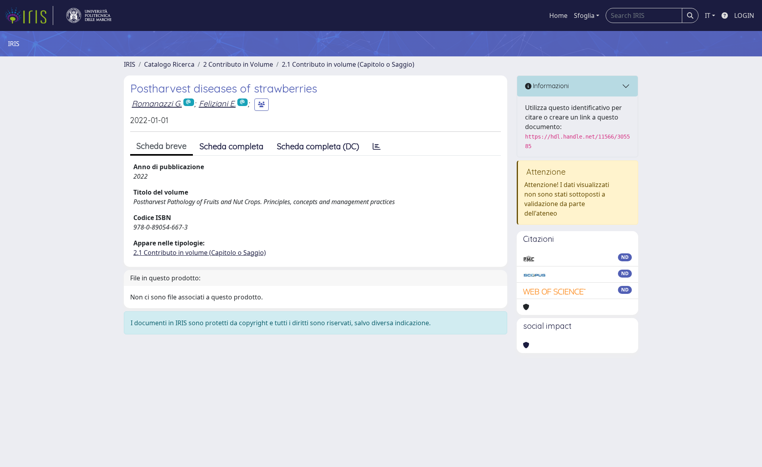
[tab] (376, 146)
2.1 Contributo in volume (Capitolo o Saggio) (348, 64)
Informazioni (550, 86)
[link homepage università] (89, 15)
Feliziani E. (217, 103)
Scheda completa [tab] (232, 146)
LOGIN (744, 15)
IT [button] (707, 15)
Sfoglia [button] (584, 15)
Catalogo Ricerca (169, 64)
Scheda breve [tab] (162, 146)
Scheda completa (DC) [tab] (318, 146)
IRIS (129, 64)
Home (558, 15)
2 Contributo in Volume (238, 64)
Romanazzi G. (157, 103)
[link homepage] (29, 15)
